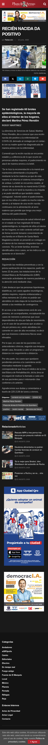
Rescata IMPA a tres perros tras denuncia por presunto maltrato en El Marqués (30, 435)
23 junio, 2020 (23, 39)
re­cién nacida (18, 409)
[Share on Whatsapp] (27, 79)
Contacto (6, 718)
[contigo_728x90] (24, 417)
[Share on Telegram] (35, 79)
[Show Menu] (3, 4)
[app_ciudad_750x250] (24, 90)
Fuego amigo (8, 671)
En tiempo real (8, 667)
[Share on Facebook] (5, 79)
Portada (5, 690)
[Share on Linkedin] (20, 79)
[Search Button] (44, 4)
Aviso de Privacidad (11, 711)
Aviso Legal (7, 715)
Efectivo (5, 663)
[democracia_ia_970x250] (24, 15)
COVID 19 (37, 397)
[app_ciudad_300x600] (24, 525)
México (5, 683)
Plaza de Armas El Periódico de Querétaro (20, 405)
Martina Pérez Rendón (12, 401)
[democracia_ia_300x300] (24, 591)
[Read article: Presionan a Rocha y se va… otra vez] (7, 475)
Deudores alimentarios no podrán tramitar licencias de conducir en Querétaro (29, 450)
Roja (4, 698)
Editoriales (7, 659)
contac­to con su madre (21, 397)
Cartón (5, 655)
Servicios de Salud (33, 409)
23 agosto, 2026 (23, 441)
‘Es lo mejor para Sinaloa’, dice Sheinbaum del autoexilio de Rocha (30, 462)
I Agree (33, 741)
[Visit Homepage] (24, 4)
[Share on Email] (42, 79)
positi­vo (6, 409)
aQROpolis (7, 651)
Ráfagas (5, 694)
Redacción (9, 39)
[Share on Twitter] (12, 79)
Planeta (5, 686)
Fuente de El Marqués (12, 675)
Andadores (7, 647)
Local (4, 679)
